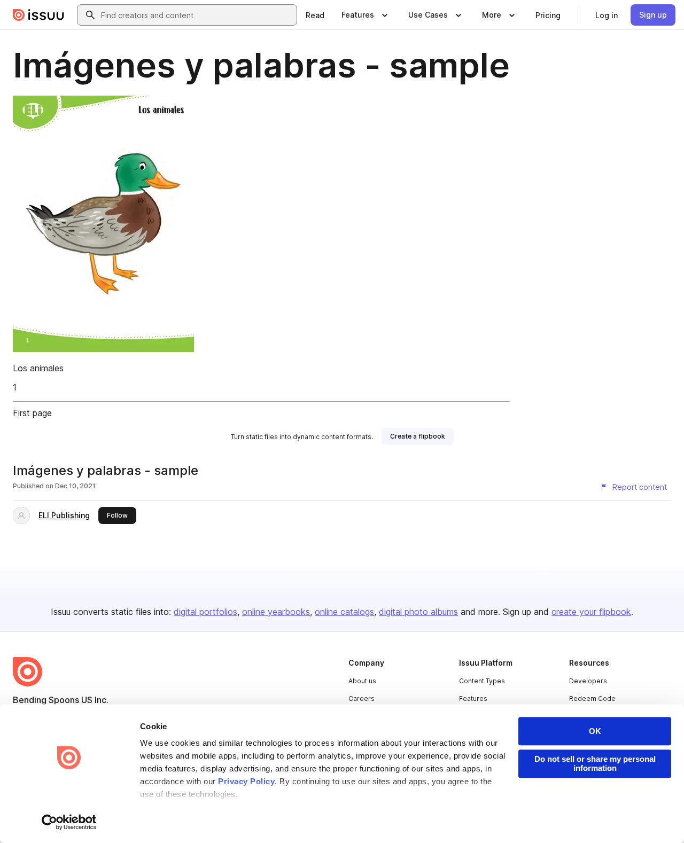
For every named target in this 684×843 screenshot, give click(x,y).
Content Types (482, 681)
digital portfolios (205, 611)
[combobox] (196, 15)
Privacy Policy (246, 781)
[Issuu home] (38, 15)
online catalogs (344, 611)
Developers (588, 681)
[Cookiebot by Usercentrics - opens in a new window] (69, 822)
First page (32, 413)
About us (362, 681)
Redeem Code (592, 698)
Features (473, 698)
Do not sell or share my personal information (595, 763)
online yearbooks (276, 611)
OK (595, 731)
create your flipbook (591, 611)
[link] (315, 15)
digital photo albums (418, 611)
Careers (361, 698)
